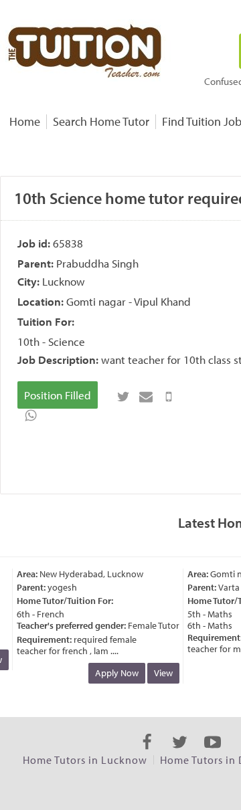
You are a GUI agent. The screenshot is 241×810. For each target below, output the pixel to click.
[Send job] (168, 396)
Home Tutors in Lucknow (85, 760)
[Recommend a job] (146, 396)
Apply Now (115, 673)
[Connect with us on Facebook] (147, 754)
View (161, 673)
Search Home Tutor (101, 121)
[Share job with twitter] (123, 396)
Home (24, 121)
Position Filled (57, 395)
